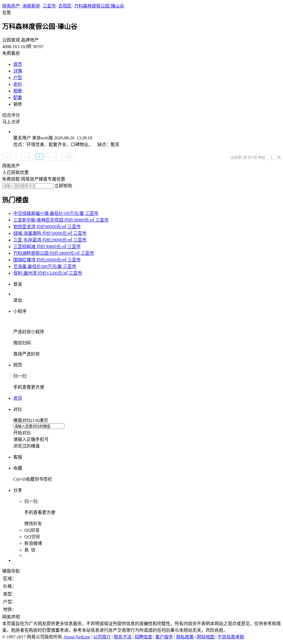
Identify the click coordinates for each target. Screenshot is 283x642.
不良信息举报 (231, 637)
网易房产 (11, 6)
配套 (17, 97)
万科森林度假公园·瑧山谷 (99, 6)
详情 (17, 71)
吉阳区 (65, 6)
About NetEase (76, 637)
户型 (17, 77)
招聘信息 (143, 637)
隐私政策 (185, 637)
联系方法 (123, 637)
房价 (17, 84)
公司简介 (102, 637)
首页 (17, 64)
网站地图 (205, 637)
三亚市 (49, 6)
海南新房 (31, 6)
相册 (17, 91)
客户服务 (164, 637)
